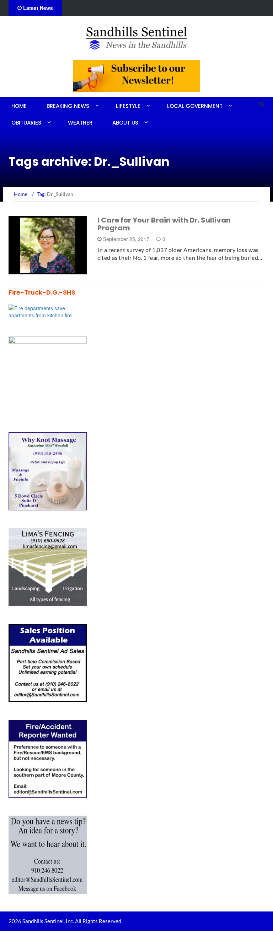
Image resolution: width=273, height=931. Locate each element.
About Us (125, 122)
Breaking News (68, 106)
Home (19, 106)
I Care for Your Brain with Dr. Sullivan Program (164, 224)
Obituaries (26, 122)
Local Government (195, 106)
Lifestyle (128, 106)
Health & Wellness (41, 270)
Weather (80, 122)
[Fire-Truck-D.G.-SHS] (48, 310)
